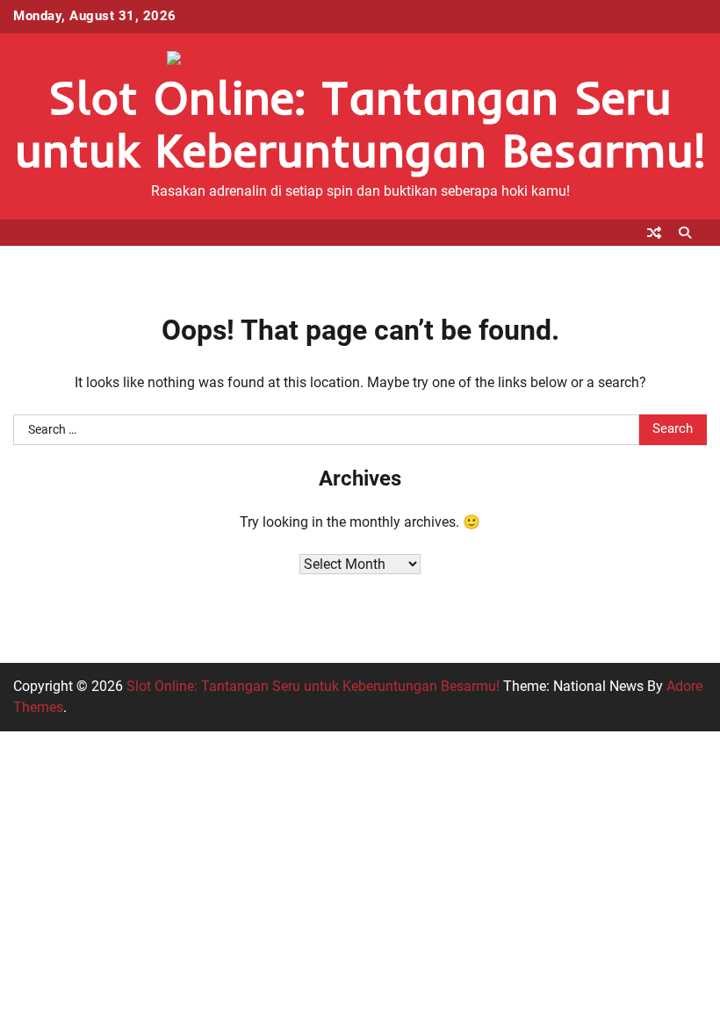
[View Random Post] (654, 232)
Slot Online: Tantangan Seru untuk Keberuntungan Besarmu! (360, 123)
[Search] (685, 232)
